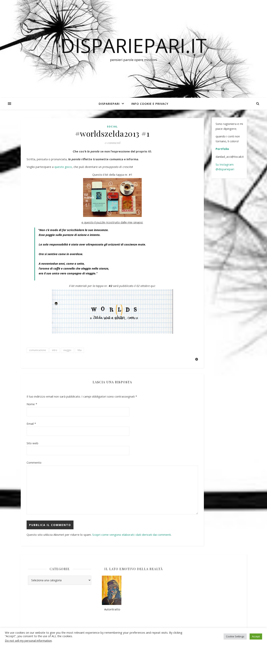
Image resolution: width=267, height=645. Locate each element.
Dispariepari (109, 104)
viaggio (67, 350)
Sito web (32, 443)
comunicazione (37, 350)
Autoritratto (111, 609)
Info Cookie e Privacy (149, 104)
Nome (32, 404)
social (112, 126)
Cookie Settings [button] (235, 636)
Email (31, 424)
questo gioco (63, 167)
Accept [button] (256, 636)
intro (54, 350)
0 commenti (112, 143)
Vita (79, 350)
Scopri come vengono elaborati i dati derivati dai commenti (131, 535)
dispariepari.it (134, 45)
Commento (34, 462)
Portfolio (222, 149)
